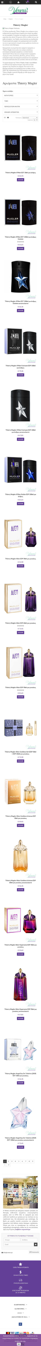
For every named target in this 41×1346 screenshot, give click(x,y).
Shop (4, 19)
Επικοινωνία (35, 1252)
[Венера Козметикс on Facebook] (20, 1324)
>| (8, 1165)
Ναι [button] (19, 1344)
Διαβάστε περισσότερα (22, 1229)
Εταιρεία (11, 19)
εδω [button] (24, 1341)
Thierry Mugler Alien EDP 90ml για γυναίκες (20, 687)
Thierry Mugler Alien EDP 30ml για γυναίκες (20, 559)
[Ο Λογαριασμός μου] (19, 2)
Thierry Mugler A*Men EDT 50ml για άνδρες (20, 172)
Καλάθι (20, 179)
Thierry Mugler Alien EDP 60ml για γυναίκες (20, 623)
